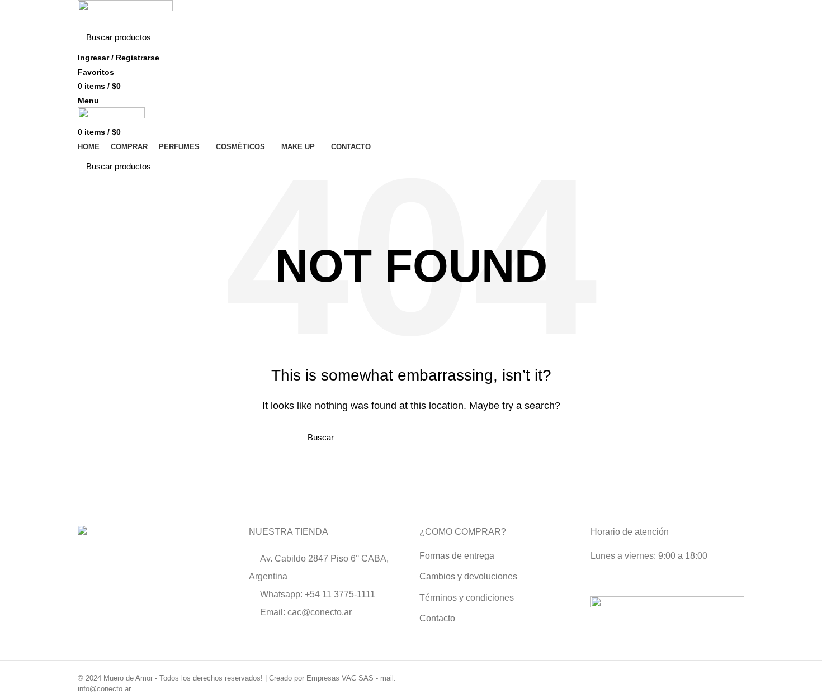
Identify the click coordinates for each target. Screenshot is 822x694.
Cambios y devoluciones (468, 576)
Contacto (437, 618)
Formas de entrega (456, 555)
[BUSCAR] (729, 37)
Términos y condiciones (466, 597)
